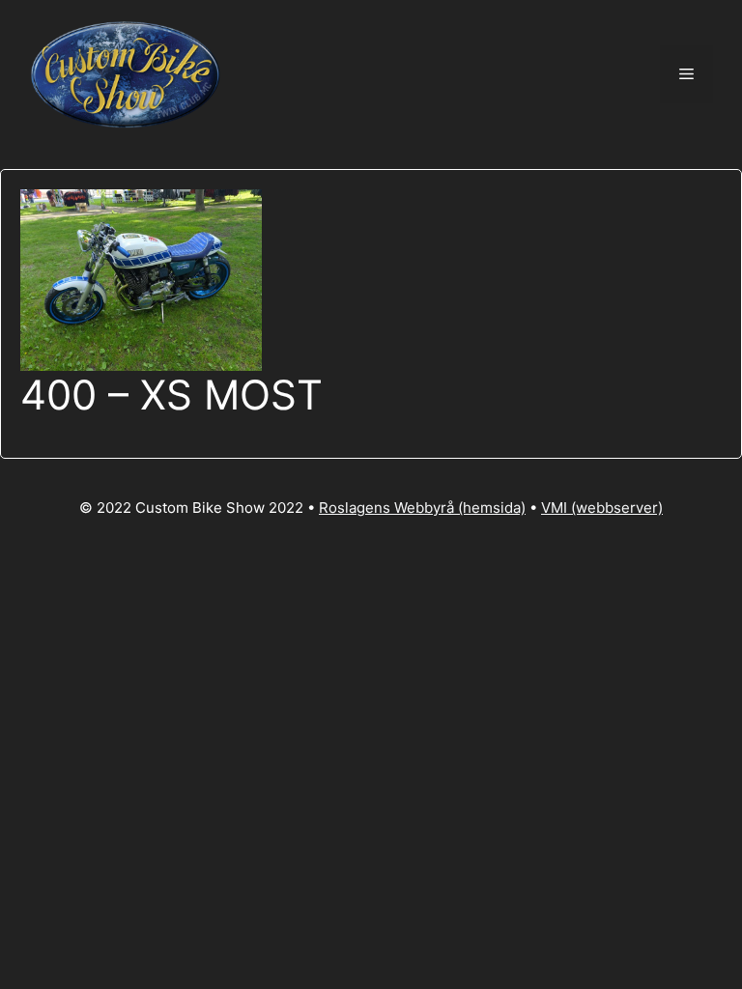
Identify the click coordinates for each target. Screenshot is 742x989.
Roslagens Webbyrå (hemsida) (422, 507)
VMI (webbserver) (602, 507)
